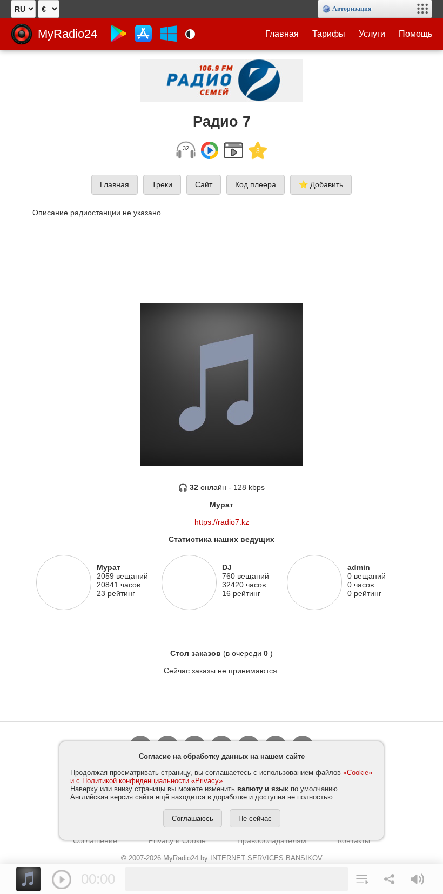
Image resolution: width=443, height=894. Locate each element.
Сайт (203, 184)
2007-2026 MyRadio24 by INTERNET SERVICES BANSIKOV (222, 858)
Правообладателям (271, 840)
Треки (162, 184)
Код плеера (255, 184)
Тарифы (328, 33)
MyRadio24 (67, 34)
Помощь (415, 33)
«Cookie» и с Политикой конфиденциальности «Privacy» (221, 777)
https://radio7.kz (221, 522)
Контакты (354, 840)
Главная (282, 33)
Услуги (372, 33)
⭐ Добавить (321, 184)
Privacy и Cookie (177, 840)
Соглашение (95, 840)
